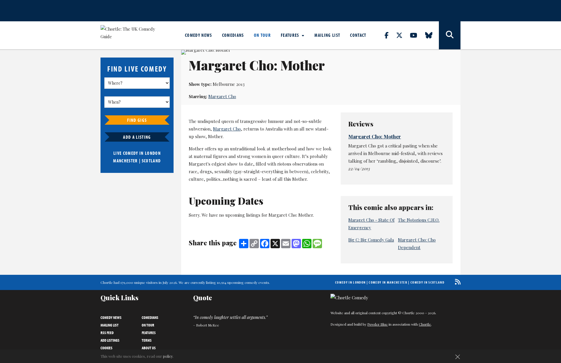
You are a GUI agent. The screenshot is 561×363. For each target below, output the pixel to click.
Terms (147, 340)
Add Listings (110, 340)
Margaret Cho (222, 96)
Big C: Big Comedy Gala (371, 240)
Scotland (151, 161)
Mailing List (327, 35)
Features (290, 35)
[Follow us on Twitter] (402, 35)
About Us (149, 347)
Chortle (425, 324)
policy (168, 356)
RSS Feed (107, 332)
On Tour (262, 35)
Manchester (125, 161)
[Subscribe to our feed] (456, 281)
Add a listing (137, 137)
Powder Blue (377, 324)
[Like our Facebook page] (390, 35)
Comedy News (198, 35)
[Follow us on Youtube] (417, 35)
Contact (358, 35)
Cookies (106, 347)
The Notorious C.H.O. (418, 220)
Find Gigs (137, 120)
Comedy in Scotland (427, 282)
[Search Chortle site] (449, 35)
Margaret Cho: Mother (374, 136)
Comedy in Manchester (388, 282)
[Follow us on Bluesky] (432, 35)
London (153, 153)
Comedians (233, 35)
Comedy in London (350, 282)
